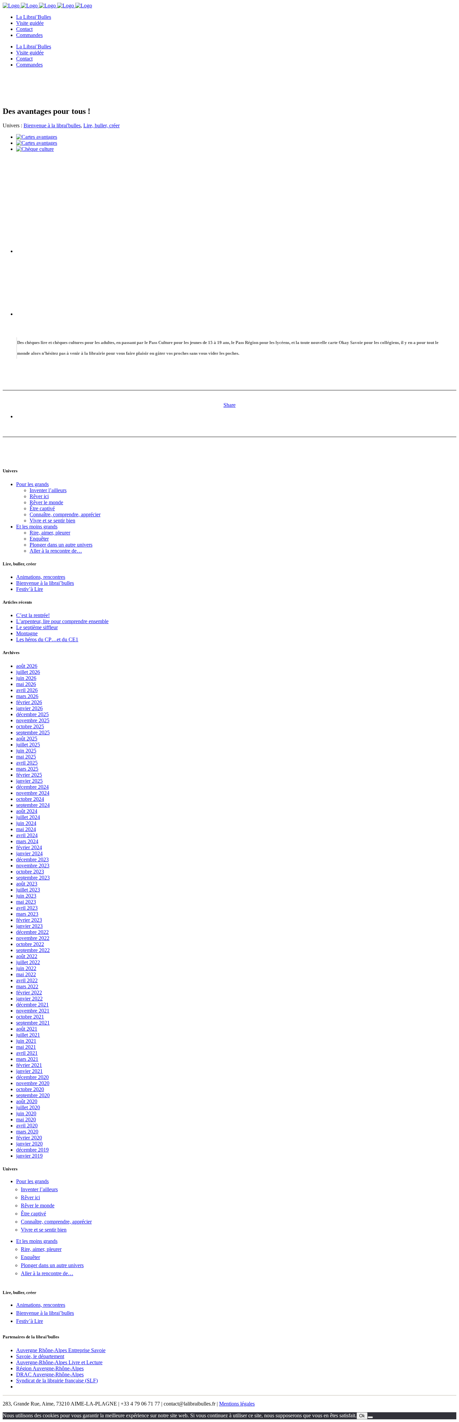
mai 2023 (26, 902)
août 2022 (26, 956)
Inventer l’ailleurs (48, 490)
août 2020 (26, 1101)
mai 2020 (26, 1119)
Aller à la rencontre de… (56, 551)
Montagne (27, 633)
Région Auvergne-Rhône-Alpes (50, 1368)
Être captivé (42, 508)
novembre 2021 (32, 1011)
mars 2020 (27, 1131)
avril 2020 (27, 1125)
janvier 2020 (29, 1144)
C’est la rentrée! (33, 615)
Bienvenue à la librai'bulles (52, 125)
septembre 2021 (33, 1023)
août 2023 (26, 884)
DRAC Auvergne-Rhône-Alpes (50, 1374)
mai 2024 (26, 829)
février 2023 (29, 920)
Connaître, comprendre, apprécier (65, 514)
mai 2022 (26, 974)
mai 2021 (26, 1047)
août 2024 (26, 811)
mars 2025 (27, 769)
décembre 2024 (32, 787)
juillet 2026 (28, 672)
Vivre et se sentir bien (52, 520)
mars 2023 (27, 914)
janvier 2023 (29, 926)
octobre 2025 (30, 726)
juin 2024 (26, 823)
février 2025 (29, 775)
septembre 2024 (33, 805)
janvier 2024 (29, 853)
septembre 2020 (33, 1095)
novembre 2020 (32, 1083)
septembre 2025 (33, 732)
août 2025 (26, 738)
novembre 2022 (32, 938)
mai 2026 (26, 684)
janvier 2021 (29, 1071)
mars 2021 (27, 1059)
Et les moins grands (36, 526)
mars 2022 (27, 986)
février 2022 (29, 992)
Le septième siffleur (37, 627)
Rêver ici (39, 496)
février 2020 (29, 1137)
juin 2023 (26, 896)
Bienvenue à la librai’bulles (45, 583)
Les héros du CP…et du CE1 (47, 639)
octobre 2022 (30, 944)
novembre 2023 (32, 865)
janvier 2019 (29, 1156)
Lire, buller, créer (101, 125)
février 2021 (29, 1065)
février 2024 (29, 847)
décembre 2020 (32, 1077)
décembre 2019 (32, 1150)
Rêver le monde (46, 502)
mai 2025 (26, 757)
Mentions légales (237, 1404)
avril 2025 (27, 763)
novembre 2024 (32, 793)
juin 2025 (26, 750)
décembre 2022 (32, 932)
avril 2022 (27, 980)
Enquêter (39, 539)
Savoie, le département (40, 1356)
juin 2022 (26, 968)
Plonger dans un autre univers (61, 545)
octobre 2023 (30, 871)
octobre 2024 (30, 799)
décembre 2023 (32, 859)
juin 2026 (26, 678)
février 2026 (29, 702)
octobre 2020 (30, 1089)
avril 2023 (27, 908)
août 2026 (26, 666)
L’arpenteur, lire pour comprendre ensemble (62, 621)
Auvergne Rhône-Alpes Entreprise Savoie (61, 1350)
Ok (362, 1415)
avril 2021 (27, 1053)
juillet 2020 (28, 1107)
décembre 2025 (32, 714)
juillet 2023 (28, 890)
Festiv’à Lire (29, 589)
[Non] (370, 1417)
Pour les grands (32, 484)
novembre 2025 (32, 720)
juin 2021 (26, 1041)
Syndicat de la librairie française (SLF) (57, 1380)
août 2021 (26, 1029)
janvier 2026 (29, 708)
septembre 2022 (33, 950)
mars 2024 (27, 841)
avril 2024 (27, 835)
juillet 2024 (28, 817)
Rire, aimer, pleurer (50, 532)
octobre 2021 (30, 1017)
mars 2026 (27, 696)
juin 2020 (26, 1113)
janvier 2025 (29, 781)
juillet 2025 (28, 744)
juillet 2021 (28, 1035)
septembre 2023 (33, 877)
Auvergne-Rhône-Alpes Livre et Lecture (59, 1362)
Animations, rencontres (40, 577)
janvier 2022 (29, 998)
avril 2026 (27, 690)
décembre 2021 (32, 1004)
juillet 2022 (28, 962)
